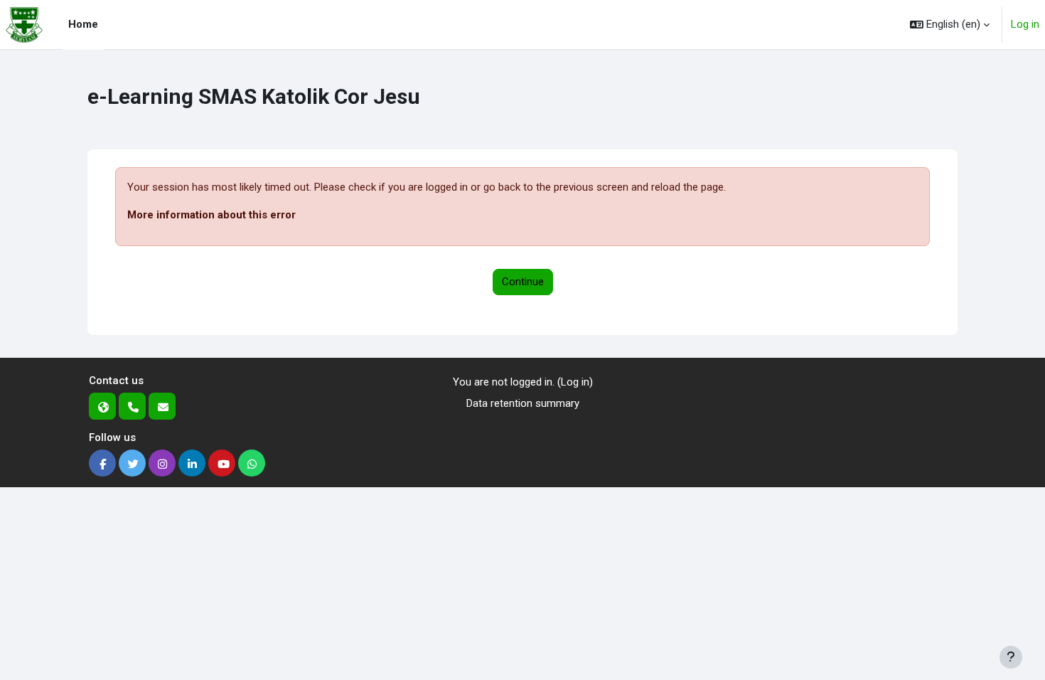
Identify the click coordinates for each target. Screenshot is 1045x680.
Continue (523, 281)
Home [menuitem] (83, 24)
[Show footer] (1011, 657)
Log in (1025, 24)
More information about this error (211, 214)
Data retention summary (522, 403)
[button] (950, 24)
